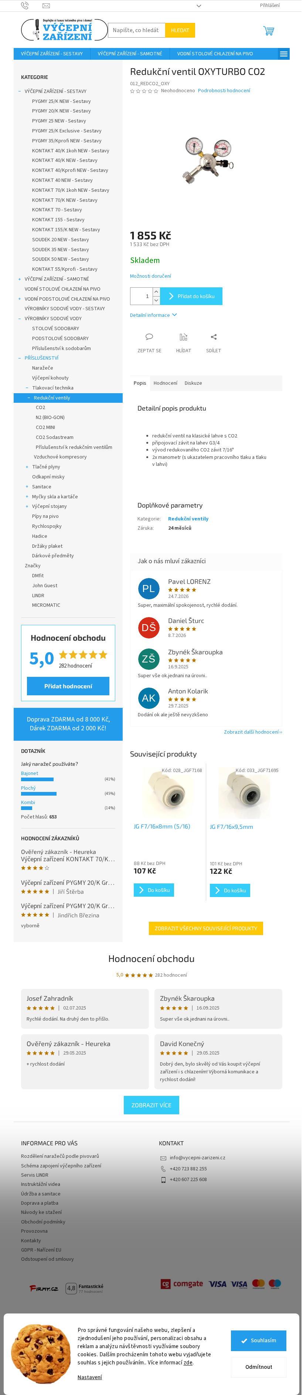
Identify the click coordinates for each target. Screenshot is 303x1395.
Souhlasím (263, 1340)
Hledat (180, 30)
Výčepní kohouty (50, 378)
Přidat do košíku (196, 296)
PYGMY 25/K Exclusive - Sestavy (67, 131)
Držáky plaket (47, 546)
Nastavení (90, 1377)
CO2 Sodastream (55, 437)
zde (188, 1363)
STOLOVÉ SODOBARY (55, 328)
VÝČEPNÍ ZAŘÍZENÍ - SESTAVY (55, 91)
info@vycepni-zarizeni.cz (197, 1158)
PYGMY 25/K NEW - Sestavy (61, 101)
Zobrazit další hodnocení (251, 732)
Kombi (28, 802)
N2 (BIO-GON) (50, 417)
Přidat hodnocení (68, 685)
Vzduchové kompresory (60, 457)
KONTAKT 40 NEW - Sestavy (62, 180)
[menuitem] (52, 54)
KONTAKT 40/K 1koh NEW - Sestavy (70, 151)
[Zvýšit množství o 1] (156, 292)
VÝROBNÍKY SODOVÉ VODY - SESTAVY (65, 308)
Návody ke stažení (41, 1212)
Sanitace (41, 487)
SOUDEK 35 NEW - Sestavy (60, 249)
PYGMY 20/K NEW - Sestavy (61, 111)
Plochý (28, 788)
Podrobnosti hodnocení (224, 90)
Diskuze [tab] (193, 383)
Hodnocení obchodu (151, 958)
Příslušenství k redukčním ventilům (74, 447)
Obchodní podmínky (43, 1222)
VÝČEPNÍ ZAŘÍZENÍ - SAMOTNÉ (57, 279)
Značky (33, 566)
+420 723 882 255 (188, 1169)
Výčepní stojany (49, 506)
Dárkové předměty (53, 556)
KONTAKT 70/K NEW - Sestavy (65, 200)
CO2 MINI (45, 427)
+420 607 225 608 (188, 1179)
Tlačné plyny (46, 467)
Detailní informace (150, 315)
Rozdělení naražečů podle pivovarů (60, 1156)
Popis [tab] (140, 383)
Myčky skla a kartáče (55, 497)
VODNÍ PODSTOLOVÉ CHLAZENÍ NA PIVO (67, 299)
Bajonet (29, 773)
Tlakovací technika (53, 388)
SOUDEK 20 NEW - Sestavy (60, 239)
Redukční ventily (52, 398)
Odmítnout (258, 1367)
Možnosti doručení (150, 276)
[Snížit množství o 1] (156, 300)
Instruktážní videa (40, 1184)
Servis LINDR (34, 1175)
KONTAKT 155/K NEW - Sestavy (66, 229)
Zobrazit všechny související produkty (206, 928)
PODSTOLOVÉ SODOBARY (60, 338)
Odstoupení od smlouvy (47, 1259)
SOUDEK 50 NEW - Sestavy (60, 259)
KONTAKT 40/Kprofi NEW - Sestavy (70, 170)
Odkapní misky (48, 477)
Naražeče (42, 368)
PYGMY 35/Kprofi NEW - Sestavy (67, 141)
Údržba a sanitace (41, 1194)
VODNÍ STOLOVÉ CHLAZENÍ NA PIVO (63, 289)
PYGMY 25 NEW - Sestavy (59, 121)
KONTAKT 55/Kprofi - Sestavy (65, 269)
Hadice (39, 536)
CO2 (40, 407)
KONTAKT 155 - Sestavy (58, 220)
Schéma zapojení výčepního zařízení (61, 1166)
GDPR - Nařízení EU (41, 1250)
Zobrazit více (151, 1104)
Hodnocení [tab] (165, 383)
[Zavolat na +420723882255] (32, 5)
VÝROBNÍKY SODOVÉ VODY (53, 318)
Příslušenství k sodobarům (61, 348)
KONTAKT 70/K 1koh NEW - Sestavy (70, 190)
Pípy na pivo (45, 516)
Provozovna (34, 1231)
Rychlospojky (47, 526)
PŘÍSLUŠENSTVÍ (41, 358)
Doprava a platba (39, 1203)
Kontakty (31, 1241)
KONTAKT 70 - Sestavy (57, 210)
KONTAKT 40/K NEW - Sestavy (65, 160)
